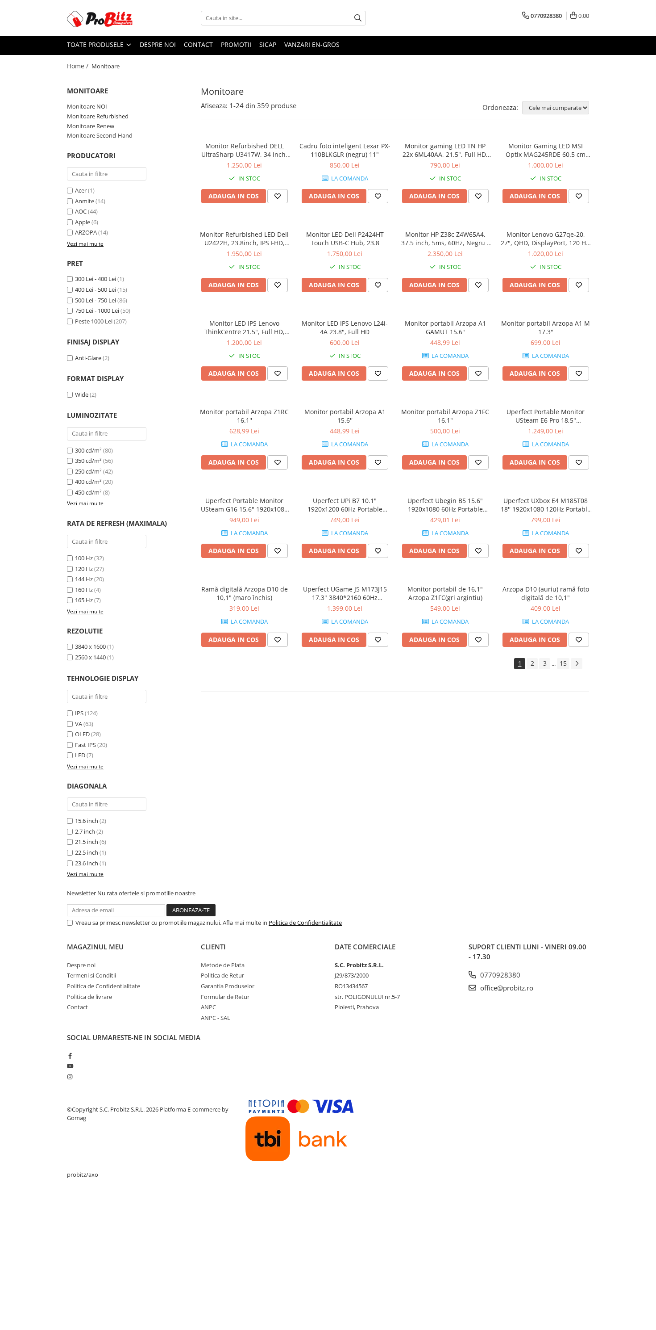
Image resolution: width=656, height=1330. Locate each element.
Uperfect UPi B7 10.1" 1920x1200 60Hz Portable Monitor (344, 504)
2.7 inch (85, 831)
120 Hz (84, 569)
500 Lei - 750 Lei (95, 300)
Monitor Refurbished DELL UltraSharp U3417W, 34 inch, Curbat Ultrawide (244, 150)
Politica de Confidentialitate (305, 923)
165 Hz (84, 600)
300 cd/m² (88, 450)
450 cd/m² (88, 492)
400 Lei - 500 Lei (95, 289)
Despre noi (158, 44)
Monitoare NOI (87, 106)
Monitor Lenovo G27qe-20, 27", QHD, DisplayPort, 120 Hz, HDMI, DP (546, 238)
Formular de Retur (225, 997)
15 (563, 663)
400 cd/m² (88, 482)
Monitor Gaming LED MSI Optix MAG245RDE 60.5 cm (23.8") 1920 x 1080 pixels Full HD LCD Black (546, 150)
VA (78, 724)
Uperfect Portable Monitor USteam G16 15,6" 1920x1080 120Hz (244, 504)
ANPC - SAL (215, 1018)
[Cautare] (358, 18)
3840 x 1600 (90, 646)
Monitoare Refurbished (98, 116)
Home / (78, 66)
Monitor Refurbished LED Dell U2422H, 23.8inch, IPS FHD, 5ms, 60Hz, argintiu (244, 238)
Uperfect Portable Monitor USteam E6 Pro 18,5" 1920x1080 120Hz (546, 415)
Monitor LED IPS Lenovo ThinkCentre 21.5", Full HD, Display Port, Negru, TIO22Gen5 (244, 327)
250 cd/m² (88, 471)
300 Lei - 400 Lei (95, 279)
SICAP (267, 44)
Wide (81, 394)
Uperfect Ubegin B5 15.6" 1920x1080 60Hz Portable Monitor (445, 504)
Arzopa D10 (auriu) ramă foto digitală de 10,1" (545, 593)
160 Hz (84, 590)
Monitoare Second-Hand (100, 135)
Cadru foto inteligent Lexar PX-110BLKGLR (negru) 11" (344, 150)
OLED (82, 734)
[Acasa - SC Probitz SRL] (111, 18)
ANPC (208, 1007)
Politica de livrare (89, 997)
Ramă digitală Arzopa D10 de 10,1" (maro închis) (244, 593)
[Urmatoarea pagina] (576, 663)
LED (80, 755)
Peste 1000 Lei (93, 321)
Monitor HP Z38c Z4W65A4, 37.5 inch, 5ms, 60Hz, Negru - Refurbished (445, 238)
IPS (79, 713)
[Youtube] (70, 1066)
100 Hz (84, 558)
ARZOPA (86, 232)
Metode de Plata (223, 965)
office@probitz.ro (505, 987)
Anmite (84, 201)
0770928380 (499, 974)
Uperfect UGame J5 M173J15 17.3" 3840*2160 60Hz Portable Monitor (345, 593)
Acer (81, 190)
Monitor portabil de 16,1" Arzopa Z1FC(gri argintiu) (445, 593)
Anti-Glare (88, 358)
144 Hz (84, 579)
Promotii (236, 44)
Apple (82, 222)
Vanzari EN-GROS (312, 44)
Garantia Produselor (227, 986)
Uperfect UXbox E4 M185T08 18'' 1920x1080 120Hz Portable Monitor (546, 504)
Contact (198, 44)
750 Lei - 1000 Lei (97, 310)
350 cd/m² (88, 461)
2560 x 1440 (90, 657)
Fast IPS (85, 745)
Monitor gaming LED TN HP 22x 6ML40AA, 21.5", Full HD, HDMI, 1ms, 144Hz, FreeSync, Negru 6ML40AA (445, 150)
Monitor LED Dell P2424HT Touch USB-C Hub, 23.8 (345, 238)
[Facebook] (70, 1056)
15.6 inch (86, 821)
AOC (81, 211)
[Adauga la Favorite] (277, 196)
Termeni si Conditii (91, 975)
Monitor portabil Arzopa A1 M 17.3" (545, 327)
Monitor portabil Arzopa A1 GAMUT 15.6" (445, 327)
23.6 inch (86, 863)
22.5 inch (86, 852)
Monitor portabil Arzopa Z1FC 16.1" (445, 415)
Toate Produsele (96, 44)
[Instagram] (70, 1077)
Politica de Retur (222, 975)
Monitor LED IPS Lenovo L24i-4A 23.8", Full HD (345, 327)
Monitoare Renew (90, 126)
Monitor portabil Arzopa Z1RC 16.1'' (244, 415)
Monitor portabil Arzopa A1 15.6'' (345, 415)
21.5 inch (86, 842)
